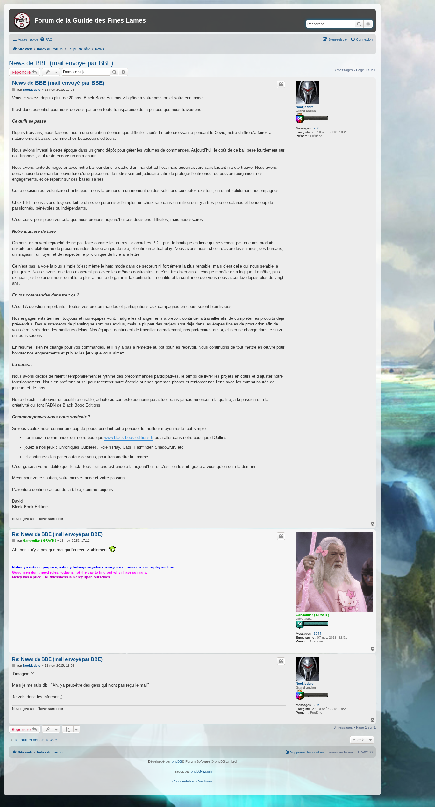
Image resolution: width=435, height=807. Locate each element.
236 (316, 128)
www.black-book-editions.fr (128, 437)
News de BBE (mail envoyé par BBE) (61, 63)
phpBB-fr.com (201, 771)
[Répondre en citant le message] (281, 84)
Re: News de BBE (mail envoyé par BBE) (57, 534)
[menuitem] (46, 39)
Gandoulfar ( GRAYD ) (312, 615)
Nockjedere (305, 107)
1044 (317, 633)
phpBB (177, 761)
